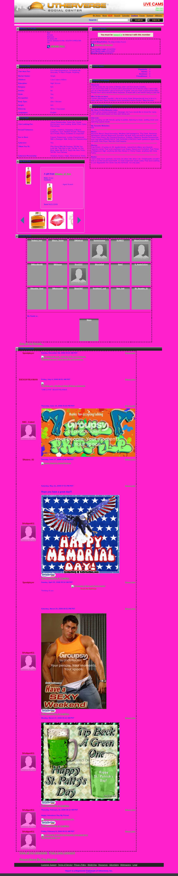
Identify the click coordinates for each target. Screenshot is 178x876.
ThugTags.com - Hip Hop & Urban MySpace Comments (63, 386)
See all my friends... (31, 343)
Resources (103, 865)
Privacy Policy (80, 865)
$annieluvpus (99, 240)
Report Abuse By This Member (38, 859)
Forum (142, 16)
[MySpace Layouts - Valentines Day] (48, 824)
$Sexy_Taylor (58, 240)
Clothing (134, 16)
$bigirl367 (78, 288)
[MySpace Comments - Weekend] (73, 708)
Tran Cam (159, 10)
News (104, 16)
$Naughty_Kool (36, 288)
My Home (97, 16)
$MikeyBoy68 (37, 264)
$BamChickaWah (141, 240)
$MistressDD (57, 288)
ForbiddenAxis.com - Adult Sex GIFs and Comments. (62, 359)
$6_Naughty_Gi (141, 288)
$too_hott (120, 288)
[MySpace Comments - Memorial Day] (80, 573)
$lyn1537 (79, 264)
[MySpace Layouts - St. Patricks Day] (48, 804)
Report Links (130, 353)
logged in (117, 35)
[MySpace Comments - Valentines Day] (57, 819)
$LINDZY (120, 240)
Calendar (126, 16)
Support (150, 16)
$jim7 (120, 264)
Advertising (114, 865)
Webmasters (125, 865)
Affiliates (158, 16)
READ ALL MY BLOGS (103, 45)
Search (117, 16)
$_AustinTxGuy (141, 264)
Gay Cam (159, 8)
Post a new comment (62, 852)
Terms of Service (65, 865)
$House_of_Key (63, 174)
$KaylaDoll (99, 264)
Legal (135, 865)
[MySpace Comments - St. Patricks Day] (80, 800)
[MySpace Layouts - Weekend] (48, 712)
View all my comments (33, 852)
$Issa (89, 320)
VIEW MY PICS (57, 46)
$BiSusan (58, 264)
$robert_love (36, 240)
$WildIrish (78, 240)
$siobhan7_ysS (99, 288)
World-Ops (92, 865)
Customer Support (48, 865)
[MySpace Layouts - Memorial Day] (48, 576)
